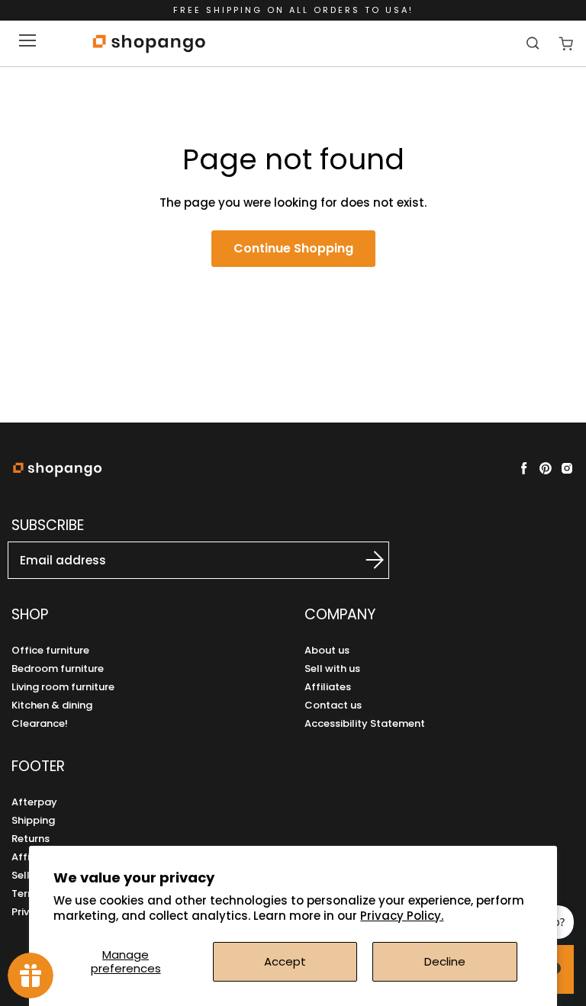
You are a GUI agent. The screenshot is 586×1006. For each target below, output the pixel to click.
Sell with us (332, 668)
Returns (30, 838)
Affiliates (327, 687)
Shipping (33, 820)
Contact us (333, 705)
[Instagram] (567, 468)
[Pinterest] (545, 468)
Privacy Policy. (401, 916)
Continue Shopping (293, 248)
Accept (285, 961)
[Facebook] (524, 468)
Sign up (357, 559)
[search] (534, 42)
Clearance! (39, 723)
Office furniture (50, 650)
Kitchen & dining (51, 705)
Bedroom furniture (57, 668)
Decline (444, 961)
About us (326, 650)
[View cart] (566, 44)
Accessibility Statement (364, 723)
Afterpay (34, 802)
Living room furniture (62, 687)
